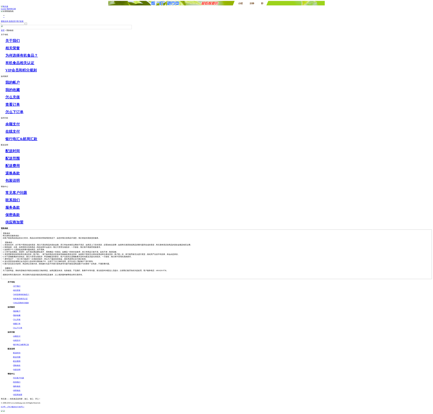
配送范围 (12, 158)
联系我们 (12, 200)
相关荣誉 (12, 48)
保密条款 (12, 215)
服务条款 (12, 207)
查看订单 (12, 104)
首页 (3, 30)
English (3, 9)
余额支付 (12, 124)
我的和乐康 (11, 9)
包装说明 (12, 180)
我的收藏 (12, 90)
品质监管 (12, 21)
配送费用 (12, 166)
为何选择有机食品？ (21, 55)
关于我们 (12, 41)
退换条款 (12, 173)
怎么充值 (12, 97)
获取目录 (4, 21)
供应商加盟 (14, 222)
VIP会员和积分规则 (21, 70)
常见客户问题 (16, 193)
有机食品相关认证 (19, 63)
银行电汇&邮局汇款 (21, 139)
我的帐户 (12, 82)
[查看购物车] (218, 17)
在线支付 (12, 131)
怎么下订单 (14, 112)
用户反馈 (19, 21)
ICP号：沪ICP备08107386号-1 (12, 407)
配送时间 (12, 151)
